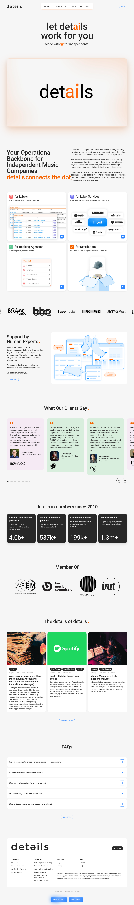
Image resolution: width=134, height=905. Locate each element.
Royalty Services (40, 872)
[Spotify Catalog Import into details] (66, 672)
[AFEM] (25, 586)
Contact (87, 6)
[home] (19, 6)
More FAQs (67, 817)
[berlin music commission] (58, 586)
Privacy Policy (68, 891)
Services (59, 6)
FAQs (82, 866)
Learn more (13, 379)
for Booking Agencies (18, 869)
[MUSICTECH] (88, 586)
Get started (76, 899)
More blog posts (67, 721)
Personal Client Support (42, 866)
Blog (66, 6)
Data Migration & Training (43, 863)
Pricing (73, 6)
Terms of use (58, 891)
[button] (48, 6)
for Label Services (17, 866)
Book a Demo (59, 899)
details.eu (59, 873)
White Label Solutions (41, 881)
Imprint (77, 891)
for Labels (14, 863)
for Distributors (16, 872)
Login (123, 6)
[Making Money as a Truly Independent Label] (107, 672)
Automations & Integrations (43, 869)
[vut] (111, 586)
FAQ (80, 6)
